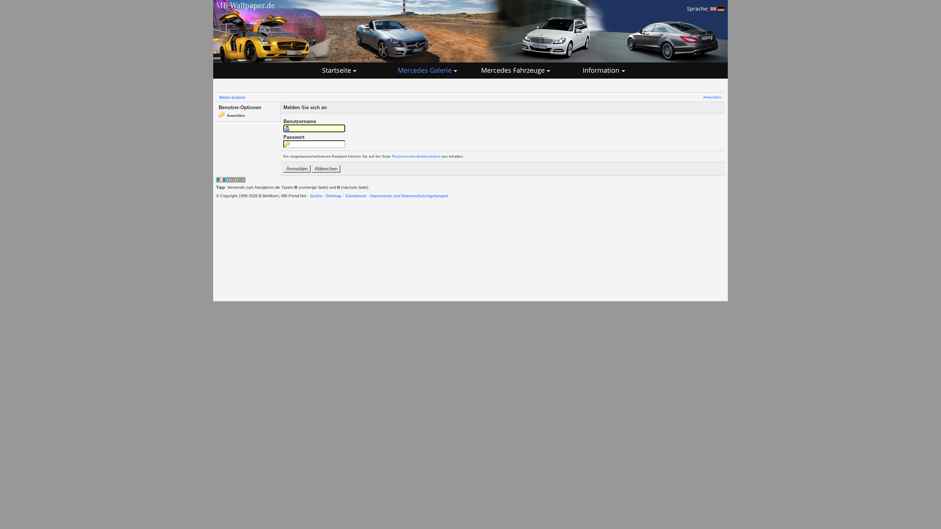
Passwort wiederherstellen (416, 156)
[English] (713, 8)
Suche (316, 196)
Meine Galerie (232, 97)
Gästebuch (355, 196)
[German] (721, 8)
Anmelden (712, 97)
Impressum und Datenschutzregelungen (409, 196)
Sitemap (333, 196)
